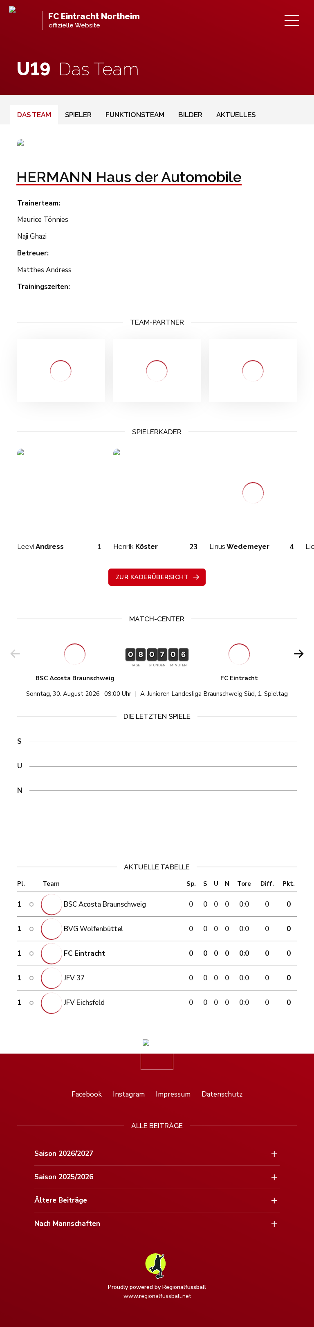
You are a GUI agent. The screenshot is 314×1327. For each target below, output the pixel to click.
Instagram (129, 1094)
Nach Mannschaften (67, 1223)
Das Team (34, 115)
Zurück (15, 653)
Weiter (299, 653)
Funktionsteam (134, 115)
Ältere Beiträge (60, 1200)
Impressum (173, 1094)
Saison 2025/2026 (63, 1177)
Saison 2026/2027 (63, 1153)
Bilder (190, 115)
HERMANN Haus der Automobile (129, 176)
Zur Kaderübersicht (152, 577)
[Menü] (292, 20)
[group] (157, 667)
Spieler (78, 115)
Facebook (87, 1094)
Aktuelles (236, 115)
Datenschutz (222, 1094)
